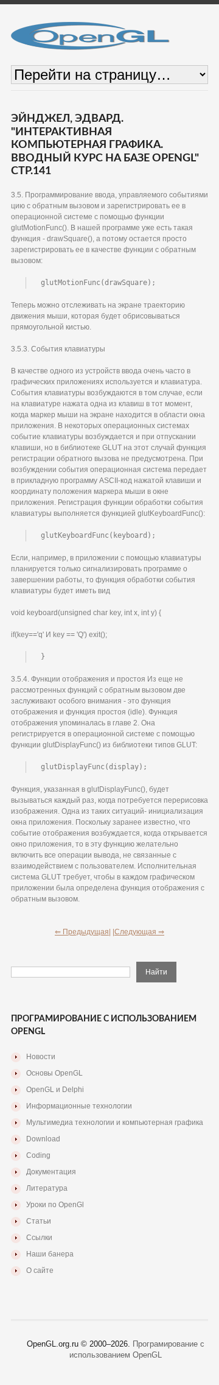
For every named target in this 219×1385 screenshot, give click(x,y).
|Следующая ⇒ (138, 932)
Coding (38, 1155)
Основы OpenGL (54, 1073)
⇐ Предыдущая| (83, 932)
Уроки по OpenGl (55, 1204)
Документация (51, 1172)
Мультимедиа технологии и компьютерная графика (114, 1122)
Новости (40, 1056)
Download (43, 1139)
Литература (47, 1188)
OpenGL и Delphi (55, 1089)
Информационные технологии (79, 1106)
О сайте (40, 1270)
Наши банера (50, 1254)
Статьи (38, 1221)
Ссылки (39, 1237)
